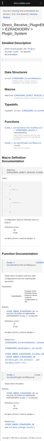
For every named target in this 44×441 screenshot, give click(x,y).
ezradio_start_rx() (16, 362)
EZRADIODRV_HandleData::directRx (23, 348)
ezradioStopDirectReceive (27, 143)
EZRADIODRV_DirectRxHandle (26, 78)
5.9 (19, 14)
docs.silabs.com (22, 3)
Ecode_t (9, 127)
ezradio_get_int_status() (19, 359)
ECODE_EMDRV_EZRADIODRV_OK (21, 311)
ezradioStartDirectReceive (27, 127)
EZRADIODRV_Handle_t (26, 130)
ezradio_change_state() (22, 427)
